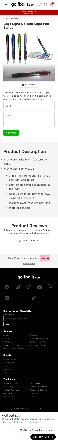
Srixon (5, 366)
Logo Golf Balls (35, 383)
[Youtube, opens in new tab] (39, 287)
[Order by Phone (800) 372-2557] (40, 4)
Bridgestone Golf (9, 359)
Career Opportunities (11, 345)
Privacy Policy (13, 422)
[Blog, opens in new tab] (34, 298)
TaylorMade (7, 369)
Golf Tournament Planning (39, 342)
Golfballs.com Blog (10, 383)
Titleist (5, 373)
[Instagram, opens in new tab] (17, 287)
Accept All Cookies (43, 436)
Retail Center (8, 342)
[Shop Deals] (29, 12)
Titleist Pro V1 (8, 397)
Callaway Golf (8, 363)
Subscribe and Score (37, 345)
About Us (6, 335)
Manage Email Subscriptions (13, 349)
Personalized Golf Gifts (38, 390)
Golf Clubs (34, 393)
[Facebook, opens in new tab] (6, 287)
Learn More (29, 263)
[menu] (6, 4)
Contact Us (7, 339)
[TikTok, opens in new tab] (28, 287)
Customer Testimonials (11, 390)
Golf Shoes (34, 397)
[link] (45, 4)
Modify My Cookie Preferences (36, 430)
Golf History (7, 393)
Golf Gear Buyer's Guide (39, 339)
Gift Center (34, 335)
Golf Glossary (8, 387)
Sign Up (8, 324)
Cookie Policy (32, 422)
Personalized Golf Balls (38, 387)
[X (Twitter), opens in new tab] (50, 287)
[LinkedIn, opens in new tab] (6, 298)
